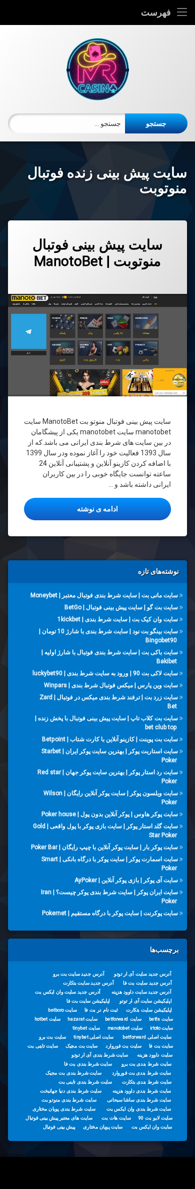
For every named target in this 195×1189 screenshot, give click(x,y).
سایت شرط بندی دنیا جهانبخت (71, 1091)
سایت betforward (123, 1019)
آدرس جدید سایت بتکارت (88, 983)
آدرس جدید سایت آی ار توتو (142, 974)
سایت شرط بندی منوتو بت (69, 1100)
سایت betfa (161, 1019)
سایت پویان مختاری (102, 1127)
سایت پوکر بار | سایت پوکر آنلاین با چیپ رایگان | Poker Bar (104, 847)
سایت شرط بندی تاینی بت (85, 1082)
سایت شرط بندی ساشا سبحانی (139, 1100)
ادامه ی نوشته (71, 508)
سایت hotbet (47, 1019)
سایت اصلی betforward (147, 1037)
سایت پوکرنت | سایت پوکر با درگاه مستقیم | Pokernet (110, 913)
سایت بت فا (161, 1046)
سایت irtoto (162, 1028)
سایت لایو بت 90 (155, 1118)
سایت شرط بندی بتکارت (147, 1082)
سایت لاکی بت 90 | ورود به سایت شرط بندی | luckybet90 (105, 673)
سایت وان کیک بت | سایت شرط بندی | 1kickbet (118, 619)
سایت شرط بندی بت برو (147, 1064)
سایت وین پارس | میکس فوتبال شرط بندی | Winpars (111, 685)
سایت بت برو (52, 1037)
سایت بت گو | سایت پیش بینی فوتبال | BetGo (121, 607)
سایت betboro (62, 1010)
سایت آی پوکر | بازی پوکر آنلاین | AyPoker (126, 880)
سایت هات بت (116, 1118)
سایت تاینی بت (43, 1046)
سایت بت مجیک (82, 1046)
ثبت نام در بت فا (101, 1010)
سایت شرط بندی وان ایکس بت (138, 1109)
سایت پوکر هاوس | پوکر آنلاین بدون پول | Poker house (110, 814)
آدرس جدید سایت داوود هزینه (142, 992)
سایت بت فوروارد (124, 1046)
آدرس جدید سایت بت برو (78, 974)
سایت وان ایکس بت (152, 1127)
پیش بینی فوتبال (59, 1127)
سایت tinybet (86, 1028)
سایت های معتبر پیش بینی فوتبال (59, 1118)
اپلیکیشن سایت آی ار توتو (146, 1001)
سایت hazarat (82, 1019)
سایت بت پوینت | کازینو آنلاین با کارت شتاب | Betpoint (110, 739)
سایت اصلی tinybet (94, 1037)
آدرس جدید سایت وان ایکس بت (67, 992)
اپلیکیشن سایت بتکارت (149, 1010)
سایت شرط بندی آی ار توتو (100, 1055)
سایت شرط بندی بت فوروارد (142, 1073)
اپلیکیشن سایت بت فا (88, 1001)
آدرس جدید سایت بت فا (147, 983)
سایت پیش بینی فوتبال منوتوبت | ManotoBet (97, 253)
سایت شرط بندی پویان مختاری (64, 1109)
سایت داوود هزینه (154, 1055)
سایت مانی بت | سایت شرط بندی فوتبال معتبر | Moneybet (104, 595)
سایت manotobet (125, 1028)
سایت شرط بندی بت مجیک (74, 1073)
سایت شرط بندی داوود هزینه (142, 1091)
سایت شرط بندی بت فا (88, 1064)
